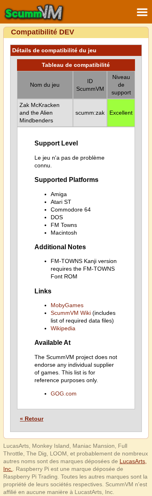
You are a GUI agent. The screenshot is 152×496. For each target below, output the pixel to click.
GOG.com (64, 393)
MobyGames (67, 305)
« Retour (31, 418)
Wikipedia (63, 328)
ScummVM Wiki (71, 313)
